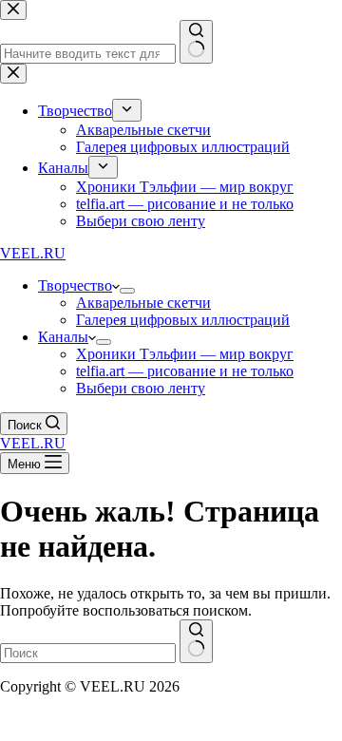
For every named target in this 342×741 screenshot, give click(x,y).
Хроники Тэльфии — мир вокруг (185, 354)
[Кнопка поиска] (196, 641)
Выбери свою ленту (140, 388)
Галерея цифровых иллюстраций (183, 320)
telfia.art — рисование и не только (185, 371)
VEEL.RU (33, 253)
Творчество (75, 285)
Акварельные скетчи (143, 302)
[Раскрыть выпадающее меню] (127, 291)
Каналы (63, 337)
